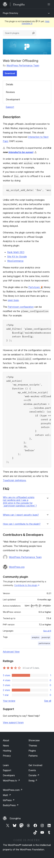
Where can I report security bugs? (21, 514)
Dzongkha (15, 818)
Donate (34, 775)
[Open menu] (49, 4)
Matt (7, 795)
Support (10, 106)
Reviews (10, 92)
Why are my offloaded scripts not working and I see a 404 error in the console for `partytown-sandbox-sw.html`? (20, 501)
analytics (35, 637)
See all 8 (47, 631)
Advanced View (11, 651)
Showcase (34, 740)
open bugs (13, 300)
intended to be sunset (20, 152)
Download (10, 73)
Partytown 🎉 (35, 287)
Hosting (7, 750)
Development (13, 99)
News (6, 745)
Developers (9, 775)
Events (32, 770)
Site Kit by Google (17, 256)
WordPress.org (16, 566)
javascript (46, 637)
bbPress (9, 800)
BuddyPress (11, 805)
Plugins (32, 750)
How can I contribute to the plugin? (21, 524)
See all (47, 700)
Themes (33, 745)
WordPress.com (12, 789)
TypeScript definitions (14, 480)
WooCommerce (15, 260)
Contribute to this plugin (25, 585)
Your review (9, 700)
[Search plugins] (33, 33)
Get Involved (35, 765)
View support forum (13, 722)
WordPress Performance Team (22, 65)
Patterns (33, 755)
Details (9, 84)
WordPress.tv (11, 780)
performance (44, 643)
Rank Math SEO (15, 252)
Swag (33, 780)
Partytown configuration (21, 306)
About (6, 740)
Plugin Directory (10, 13)
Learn (6, 765)
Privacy (7, 755)
